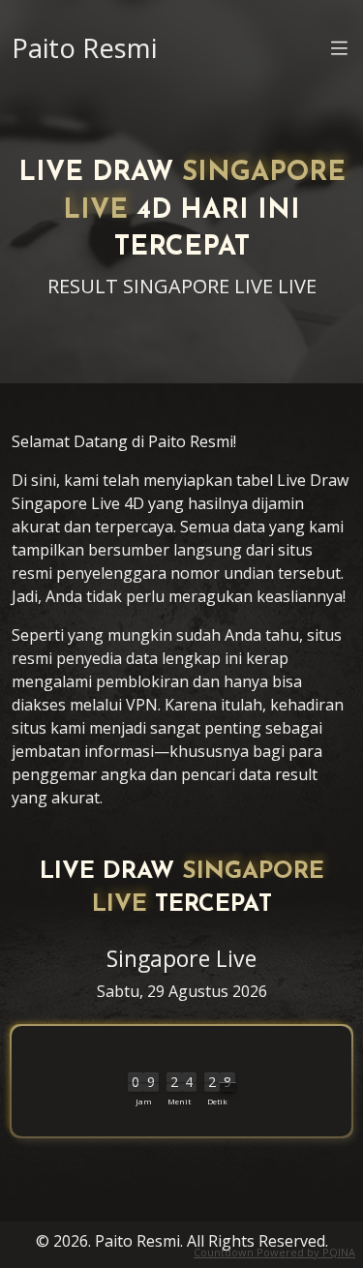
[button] (339, 51)
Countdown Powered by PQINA (274, 1252)
